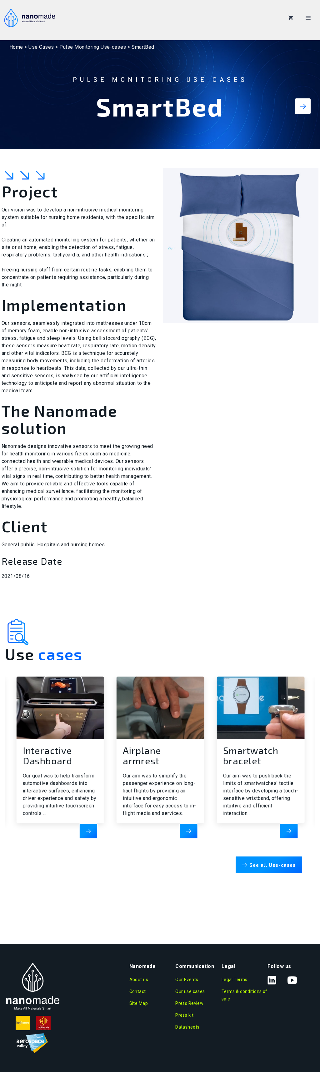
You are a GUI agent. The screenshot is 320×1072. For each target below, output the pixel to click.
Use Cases (41, 47)
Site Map (138, 1003)
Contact (137, 991)
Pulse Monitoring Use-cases (92, 47)
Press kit (184, 1015)
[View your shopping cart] (290, 17)
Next (303, 108)
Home (16, 47)
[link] (55, 755)
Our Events (186, 979)
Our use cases (190, 991)
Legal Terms (235, 979)
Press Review (189, 1003)
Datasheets (187, 1027)
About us (138, 979)
